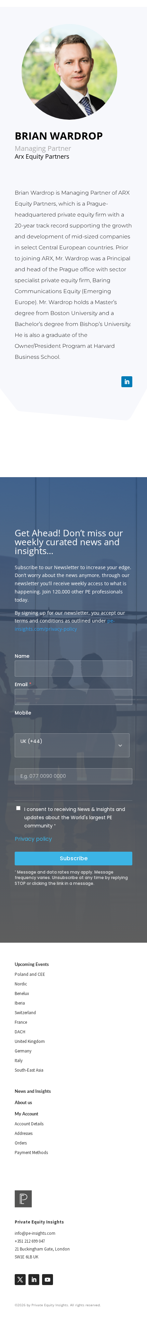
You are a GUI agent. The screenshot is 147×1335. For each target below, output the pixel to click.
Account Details (29, 1124)
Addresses (23, 1133)
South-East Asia (29, 1070)
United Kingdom (30, 1041)
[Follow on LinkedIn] (126, 381)
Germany (23, 1051)
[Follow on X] (20, 1279)
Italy (19, 1060)
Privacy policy (33, 839)
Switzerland (25, 1013)
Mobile (23, 712)
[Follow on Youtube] (47, 1279)
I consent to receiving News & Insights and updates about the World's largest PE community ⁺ (74, 817)
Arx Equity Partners (42, 156)
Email (23, 684)
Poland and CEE (30, 974)
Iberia (20, 1003)
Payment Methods (31, 1152)
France (21, 1022)
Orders (21, 1143)
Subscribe (74, 858)
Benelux (22, 993)
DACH (20, 1032)
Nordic (21, 984)
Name (22, 656)
